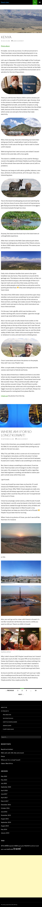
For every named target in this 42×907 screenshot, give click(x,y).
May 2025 (4, 776)
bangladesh (11, 845)
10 (35, 690)
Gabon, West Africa (7, 763)
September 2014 (6, 822)
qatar (2, 849)
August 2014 (5, 826)
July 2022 (4, 783)
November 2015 (6, 815)
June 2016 (4, 812)
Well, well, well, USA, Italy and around (12, 753)
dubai (16, 846)
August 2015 (5, 819)
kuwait (37, 845)
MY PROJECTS (5, 711)
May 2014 (4, 829)
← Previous (9, 690)
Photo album (5, 46)
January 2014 (5, 833)
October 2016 (5, 808)
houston (27, 846)
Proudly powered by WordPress (9, 904)
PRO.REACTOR (7, 714)
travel (17, 848)
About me (4, 707)
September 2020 (6, 787)
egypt (19, 845)
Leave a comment (18, 41)
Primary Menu (39, 2)
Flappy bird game (8, 729)
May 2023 (4, 780)
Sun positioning (8, 718)
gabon (22, 845)
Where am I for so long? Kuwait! (16, 433)
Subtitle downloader (10, 722)
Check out (4, 396)
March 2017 (4, 801)
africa (3, 846)
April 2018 (4, 790)
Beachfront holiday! (7, 749)
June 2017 (4, 794)
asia (6, 845)
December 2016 (6, 804)
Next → (21, 694)
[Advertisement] (21, 876)
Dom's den (5, 2)
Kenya (6, 37)
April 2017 (4, 797)
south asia (10, 849)
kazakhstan (32, 845)
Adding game (7, 725)
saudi (5, 849)
